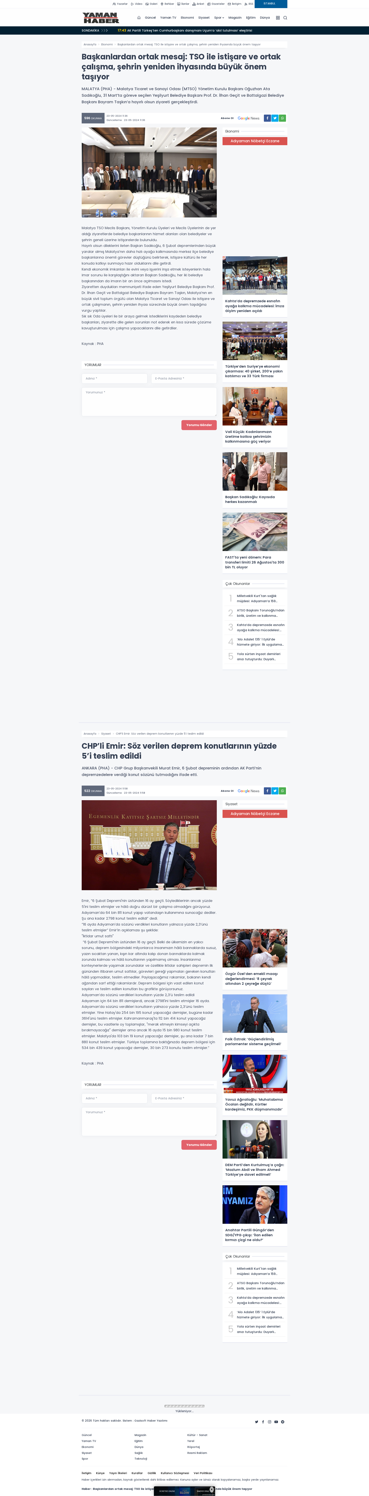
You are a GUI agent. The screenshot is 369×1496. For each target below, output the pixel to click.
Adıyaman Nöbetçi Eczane (255, 141)
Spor (217, 17)
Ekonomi (187, 17)
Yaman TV (168, 17)
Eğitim (251, 17)
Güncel (150, 17)
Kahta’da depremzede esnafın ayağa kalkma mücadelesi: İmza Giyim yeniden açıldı (188, 30)
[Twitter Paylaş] (274, 118)
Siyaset (204, 17)
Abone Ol (227, 118)
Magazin (235, 17)
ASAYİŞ (105, 1406)
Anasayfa (90, 44)
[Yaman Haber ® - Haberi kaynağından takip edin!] (101, 18)
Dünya (265, 17)
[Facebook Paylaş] (267, 118)
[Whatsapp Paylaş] (282, 118)
